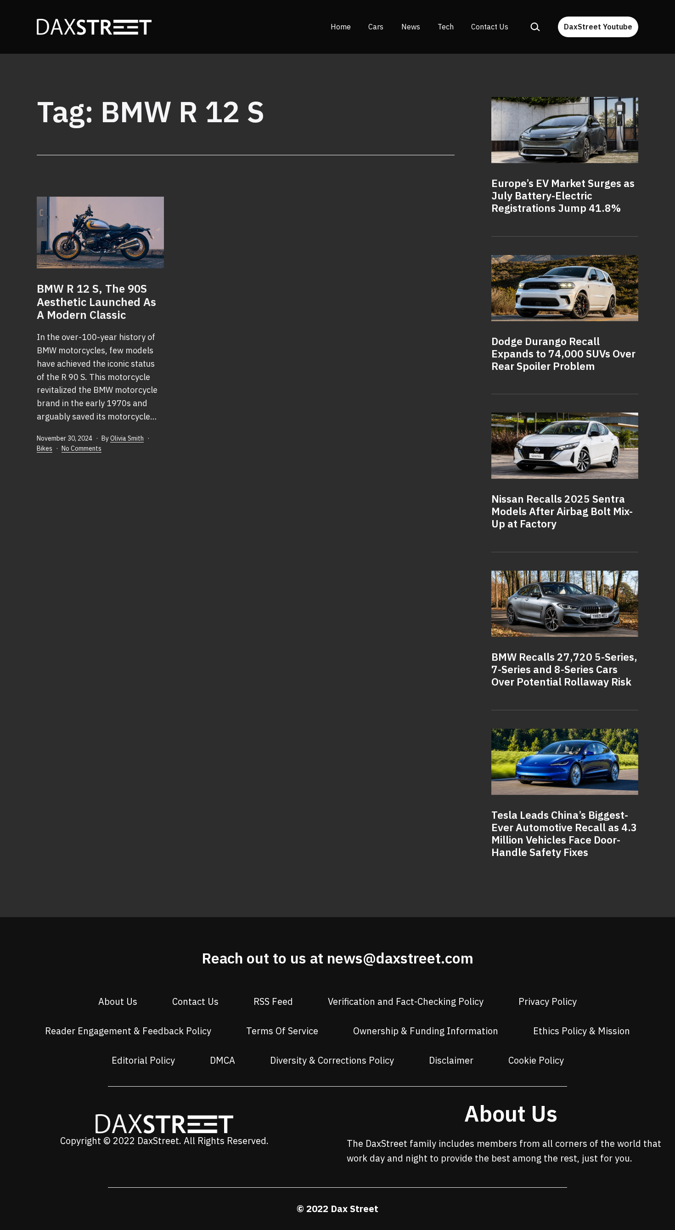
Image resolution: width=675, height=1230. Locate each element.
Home (341, 26)
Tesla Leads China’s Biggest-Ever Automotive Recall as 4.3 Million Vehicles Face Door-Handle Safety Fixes (564, 833)
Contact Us (489, 26)
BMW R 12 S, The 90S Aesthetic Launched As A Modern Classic (96, 302)
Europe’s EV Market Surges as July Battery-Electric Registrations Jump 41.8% (563, 195)
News (410, 26)
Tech (446, 26)
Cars (375, 26)
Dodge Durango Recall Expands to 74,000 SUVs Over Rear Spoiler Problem (563, 353)
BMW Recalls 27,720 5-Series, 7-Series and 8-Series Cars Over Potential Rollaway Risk (564, 669)
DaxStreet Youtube (598, 26)
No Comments (81, 448)
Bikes (44, 448)
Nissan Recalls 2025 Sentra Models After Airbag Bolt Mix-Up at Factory (562, 511)
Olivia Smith (127, 438)
